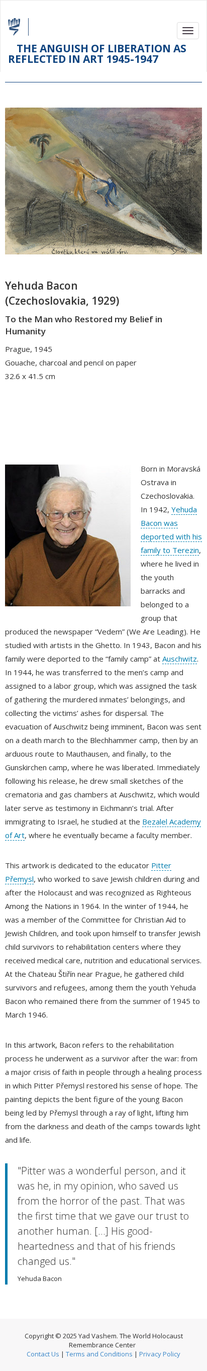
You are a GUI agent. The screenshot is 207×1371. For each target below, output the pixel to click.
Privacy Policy (159, 1353)
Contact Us (43, 1353)
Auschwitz (179, 659)
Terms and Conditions (99, 1353)
